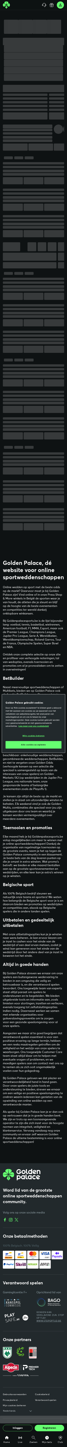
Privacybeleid (10, 1408)
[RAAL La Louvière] (7, 1360)
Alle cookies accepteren (33, 745)
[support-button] (44, 5)
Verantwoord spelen (46, 1408)
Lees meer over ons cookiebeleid (33, 726)
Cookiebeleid (42, 1402)
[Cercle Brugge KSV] (20, 1360)
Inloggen (18, 1428)
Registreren (49, 1428)
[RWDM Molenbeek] (33, 1360)
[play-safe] (18, 1326)
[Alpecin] (21, 1377)
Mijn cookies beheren (33, 736)
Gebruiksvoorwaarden (14, 1402)
